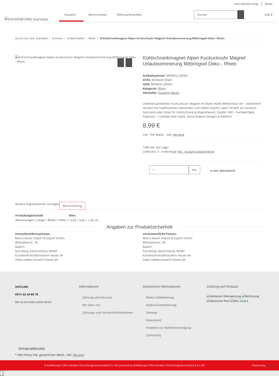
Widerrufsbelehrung (160, 297)
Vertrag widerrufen (31, 348)
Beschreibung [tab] (72, 206)
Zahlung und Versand (97, 297)
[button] (250, 15)
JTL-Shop (271, 365)
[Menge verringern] (146, 169)
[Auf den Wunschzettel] (129, 62)
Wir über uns (91, 305)
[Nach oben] (1, 373)
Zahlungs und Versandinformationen (107, 312)
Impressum (154, 320)
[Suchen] (241, 14)
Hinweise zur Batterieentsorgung (168, 328)
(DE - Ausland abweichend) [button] (195, 152)
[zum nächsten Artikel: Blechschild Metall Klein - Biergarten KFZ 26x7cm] (235, 39)
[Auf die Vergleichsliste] (120, 62)
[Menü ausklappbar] (8, 11)
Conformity (153, 335)
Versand (178, 135)
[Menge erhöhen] (192, 178)
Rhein (162, 88)
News (268, 4)
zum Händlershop (246, 4)
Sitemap (151, 312)
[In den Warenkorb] (18, 53)
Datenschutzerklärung (161, 305)
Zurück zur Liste (24, 38)
